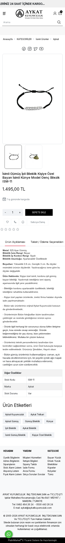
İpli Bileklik (10, 428)
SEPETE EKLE (39, 212)
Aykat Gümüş (11, 421)
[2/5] (4, 230)
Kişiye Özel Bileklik (42, 435)
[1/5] (2, 230)
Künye (50, 421)
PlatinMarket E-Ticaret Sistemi (23, 540)
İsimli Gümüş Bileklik (15, 435)
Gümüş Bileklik (32, 421)
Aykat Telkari (37, 414)
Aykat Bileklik (29, 428)
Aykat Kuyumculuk (14, 414)
